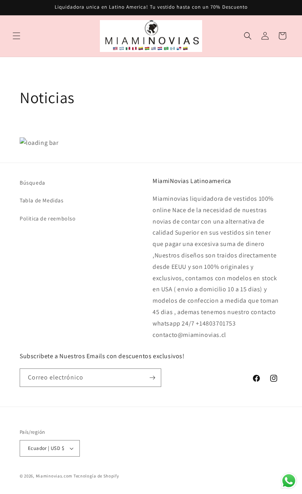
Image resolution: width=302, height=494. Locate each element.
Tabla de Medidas (42, 200)
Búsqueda (32, 182)
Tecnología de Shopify (96, 476)
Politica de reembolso (48, 218)
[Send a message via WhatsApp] (289, 481)
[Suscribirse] (152, 377)
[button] (16, 35)
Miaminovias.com (54, 476)
